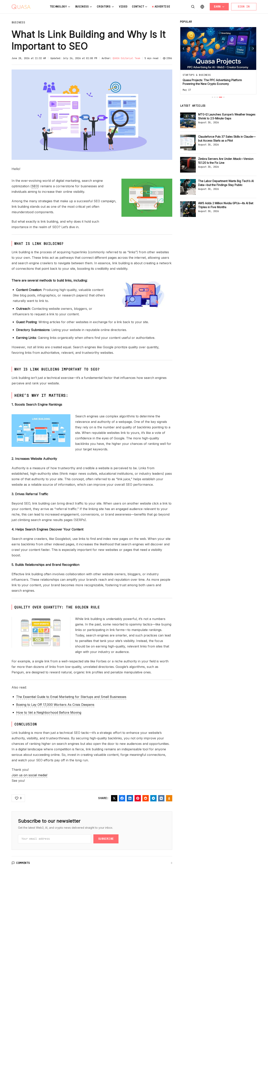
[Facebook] (122, 798)
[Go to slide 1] (212, 97)
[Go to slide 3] (217, 97)
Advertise (162, 6)
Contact (138, 6)
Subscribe (106, 838)
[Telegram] (153, 798)
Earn (217, 6)
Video (123, 6)
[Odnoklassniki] (169, 798)
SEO (35, 186)
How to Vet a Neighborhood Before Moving (48, 712)
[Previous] (183, 48)
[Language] (202, 6)
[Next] (253, 48)
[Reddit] (145, 798)
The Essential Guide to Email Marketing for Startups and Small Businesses (71, 697)
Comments (23, 863)
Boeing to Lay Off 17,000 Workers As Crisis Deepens (55, 705)
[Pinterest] (138, 798)
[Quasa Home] (21, 6)
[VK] (161, 798)
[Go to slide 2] (214, 97)
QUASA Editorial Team (126, 58)
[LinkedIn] (130, 798)
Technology (58, 6)
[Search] (192, 6)
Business (82, 6)
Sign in (244, 6)
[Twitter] (114, 798)
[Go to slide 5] (223, 97)
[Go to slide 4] (220, 97)
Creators (104, 6)
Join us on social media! (29, 775)
